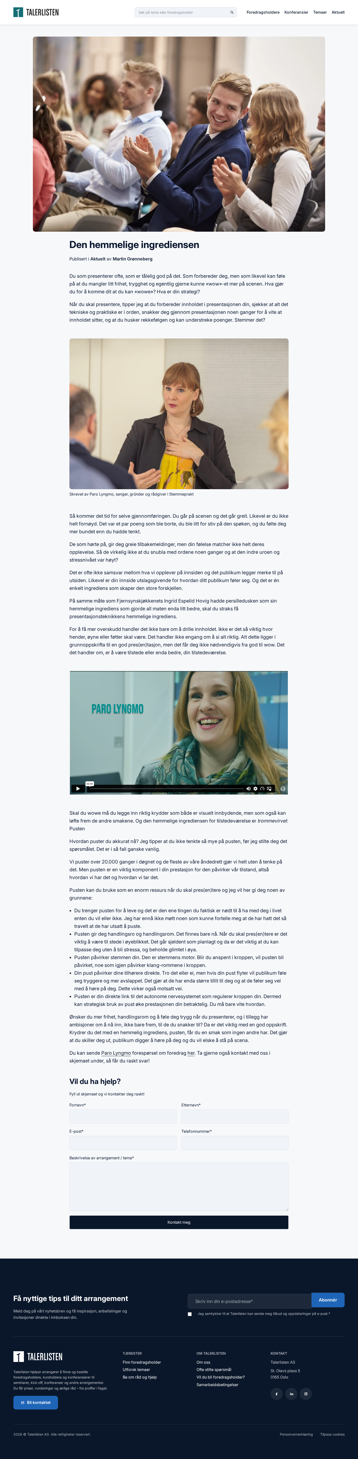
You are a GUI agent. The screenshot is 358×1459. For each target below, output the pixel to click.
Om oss (203, 1362)
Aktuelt (338, 12)
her (191, 1053)
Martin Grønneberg (132, 258)
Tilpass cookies (332, 1434)
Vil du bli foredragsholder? (221, 1377)
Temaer (320, 12)
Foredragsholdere (263, 12)
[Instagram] (306, 1394)
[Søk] (232, 12)
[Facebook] (277, 1394)
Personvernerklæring (296, 1434)
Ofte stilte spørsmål (214, 1369)
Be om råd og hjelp (140, 1377)
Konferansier (296, 12)
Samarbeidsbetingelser (217, 1384)
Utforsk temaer (136, 1369)
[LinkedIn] (291, 1394)
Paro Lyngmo (116, 1053)
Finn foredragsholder (142, 1362)
